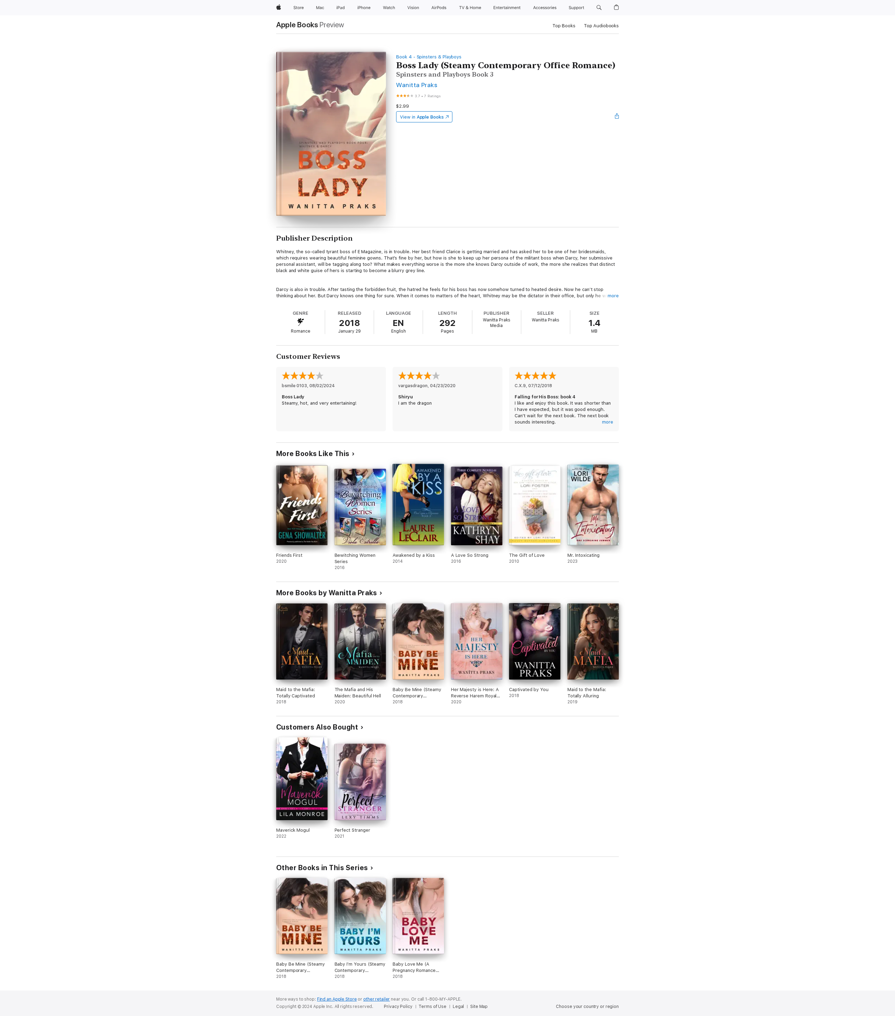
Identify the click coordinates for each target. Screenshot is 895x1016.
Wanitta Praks (416, 84)
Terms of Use (432, 1006)
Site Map (479, 1006)
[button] (599, 7)
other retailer (376, 999)
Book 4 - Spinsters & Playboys (428, 56)
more (613, 295)
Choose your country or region (587, 1006)
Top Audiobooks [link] (601, 25)
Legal (458, 1006)
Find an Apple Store (337, 999)
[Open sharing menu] (617, 117)
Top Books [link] (563, 25)
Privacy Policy (398, 1006)
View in (422, 117)
